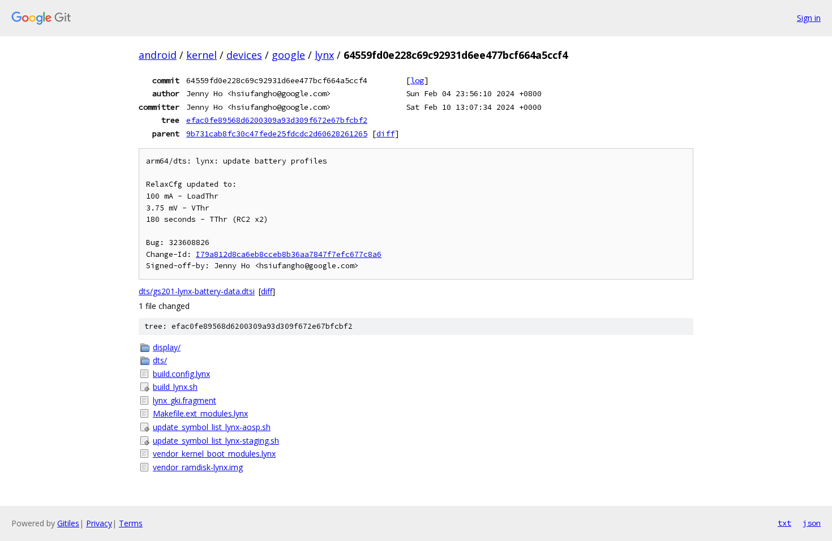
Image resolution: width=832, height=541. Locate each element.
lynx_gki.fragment (184, 400)
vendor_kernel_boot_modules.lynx (214, 453)
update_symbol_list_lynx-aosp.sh (212, 427)
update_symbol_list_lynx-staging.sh (216, 440)
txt (784, 523)
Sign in (809, 17)
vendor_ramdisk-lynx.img (198, 467)
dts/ (160, 360)
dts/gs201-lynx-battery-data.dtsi (197, 291)
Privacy (99, 523)
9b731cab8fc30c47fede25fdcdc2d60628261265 (276, 133)
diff (385, 133)
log (417, 80)
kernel (201, 55)
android (158, 55)
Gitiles (68, 523)
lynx (324, 55)
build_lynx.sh (175, 386)
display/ (167, 347)
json (812, 523)
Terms (131, 523)
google (288, 55)
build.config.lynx (181, 373)
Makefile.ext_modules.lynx (200, 413)
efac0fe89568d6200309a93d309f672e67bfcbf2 (276, 120)
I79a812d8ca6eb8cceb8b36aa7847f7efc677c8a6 (288, 254)
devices (244, 55)
